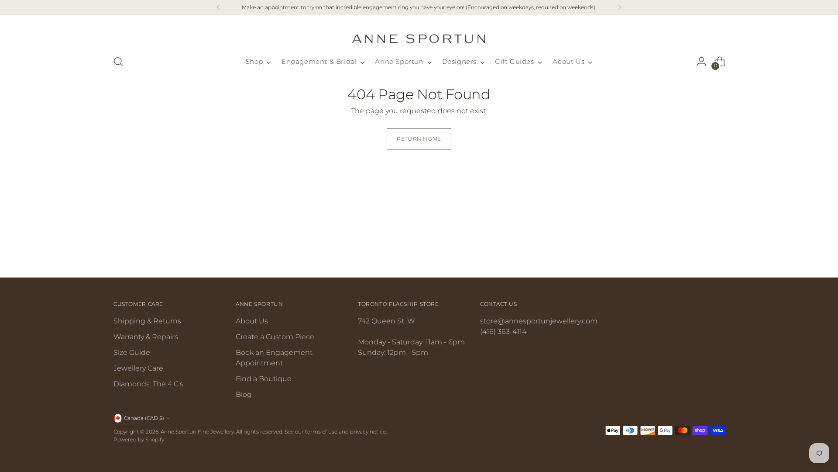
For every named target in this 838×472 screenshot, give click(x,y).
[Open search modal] (118, 61)
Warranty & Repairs (145, 337)
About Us (252, 321)
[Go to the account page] (701, 61)
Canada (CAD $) (144, 418)
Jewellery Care (138, 368)
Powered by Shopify (138, 439)
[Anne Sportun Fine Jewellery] (419, 33)
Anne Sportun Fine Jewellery (197, 431)
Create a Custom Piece (275, 337)
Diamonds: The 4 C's (148, 384)
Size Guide (131, 352)
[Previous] (218, 7)
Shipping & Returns (147, 321)
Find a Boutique (264, 379)
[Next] (619, 7)
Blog (244, 394)
